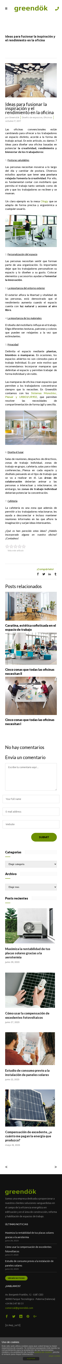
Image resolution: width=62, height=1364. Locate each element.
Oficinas (47, 117)
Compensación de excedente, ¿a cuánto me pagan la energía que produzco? (28, 1136)
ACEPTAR (31, 1359)
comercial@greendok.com (19, 1308)
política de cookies (43, 1352)
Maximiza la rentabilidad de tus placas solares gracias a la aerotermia (27, 953)
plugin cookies (54, 1356)
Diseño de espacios (32, 117)
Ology (44, 201)
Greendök (14, 117)
